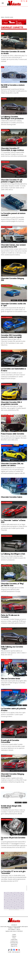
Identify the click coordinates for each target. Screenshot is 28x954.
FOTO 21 (25, 460)
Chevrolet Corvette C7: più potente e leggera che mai (11, 181)
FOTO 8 (25, 241)
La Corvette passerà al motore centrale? (13, 214)
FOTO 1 (25, 430)
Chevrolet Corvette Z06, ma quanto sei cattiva (12, 464)
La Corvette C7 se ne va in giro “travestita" (13, 872)
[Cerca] (24, 1)
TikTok (9, 950)
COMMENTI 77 (14, 834)
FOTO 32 (25, 770)
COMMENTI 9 (18, 176)
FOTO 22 (25, 612)
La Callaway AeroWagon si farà (13, 554)
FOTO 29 (25, 176)
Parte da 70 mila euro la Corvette (10, 616)
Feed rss (19, 950)
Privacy (14, 937)
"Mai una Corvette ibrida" (10, 678)
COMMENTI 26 (13, 460)
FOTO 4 (25, 113)
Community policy (14, 942)
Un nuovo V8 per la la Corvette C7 (13, 839)
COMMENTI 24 (18, 517)
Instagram (11, 950)
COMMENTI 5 (19, 113)
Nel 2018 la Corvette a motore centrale (13, 86)
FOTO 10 (25, 517)
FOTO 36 (25, 145)
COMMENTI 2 (14, 300)
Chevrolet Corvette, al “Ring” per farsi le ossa (12, 584)
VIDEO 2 (20, 834)
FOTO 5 (25, 399)
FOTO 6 (25, 834)
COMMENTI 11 (18, 365)
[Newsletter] (21, 1)
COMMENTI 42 (19, 737)
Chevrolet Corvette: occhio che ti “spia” (13, 305)
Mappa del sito (14, 946)
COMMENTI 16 (19, 675)
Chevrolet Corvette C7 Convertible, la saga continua (12, 149)
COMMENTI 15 (23, 81)
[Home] (14, 3)
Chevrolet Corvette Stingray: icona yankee (12, 775)
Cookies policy (14, 939)
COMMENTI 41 (19, 868)
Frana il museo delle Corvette (12, 434)
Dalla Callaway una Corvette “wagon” (12, 648)
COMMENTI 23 (18, 145)
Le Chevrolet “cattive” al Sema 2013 (13, 521)
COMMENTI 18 (18, 332)
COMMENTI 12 (23, 210)
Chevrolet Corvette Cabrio (11, 497)
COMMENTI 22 (19, 48)
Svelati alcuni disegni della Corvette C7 (11, 807)
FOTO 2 (25, 48)
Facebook (14, 950)
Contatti (14, 934)
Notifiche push (14, 944)
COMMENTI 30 (19, 580)
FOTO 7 (25, 580)
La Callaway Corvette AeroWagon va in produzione (12, 118)
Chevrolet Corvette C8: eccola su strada (13, 52)
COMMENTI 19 (19, 643)
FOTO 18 (25, 332)
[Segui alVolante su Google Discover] (14, 22)
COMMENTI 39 (13, 770)
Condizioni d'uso (14, 941)
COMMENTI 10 (19, 241)
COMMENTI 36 (18, 612)
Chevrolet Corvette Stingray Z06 (12, 279)
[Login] (26, 1)
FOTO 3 (25, 550)
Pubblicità (14, 936)
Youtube (16, 950)
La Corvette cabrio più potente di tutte (13, 709)
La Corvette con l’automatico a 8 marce (13, 370)
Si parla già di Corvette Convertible (10, 741)
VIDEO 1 (20, 300)
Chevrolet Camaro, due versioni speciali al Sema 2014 (13, 246)
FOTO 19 (25, 365)
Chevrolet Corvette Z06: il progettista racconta (11, 403)
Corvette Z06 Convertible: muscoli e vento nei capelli (11, 336)
